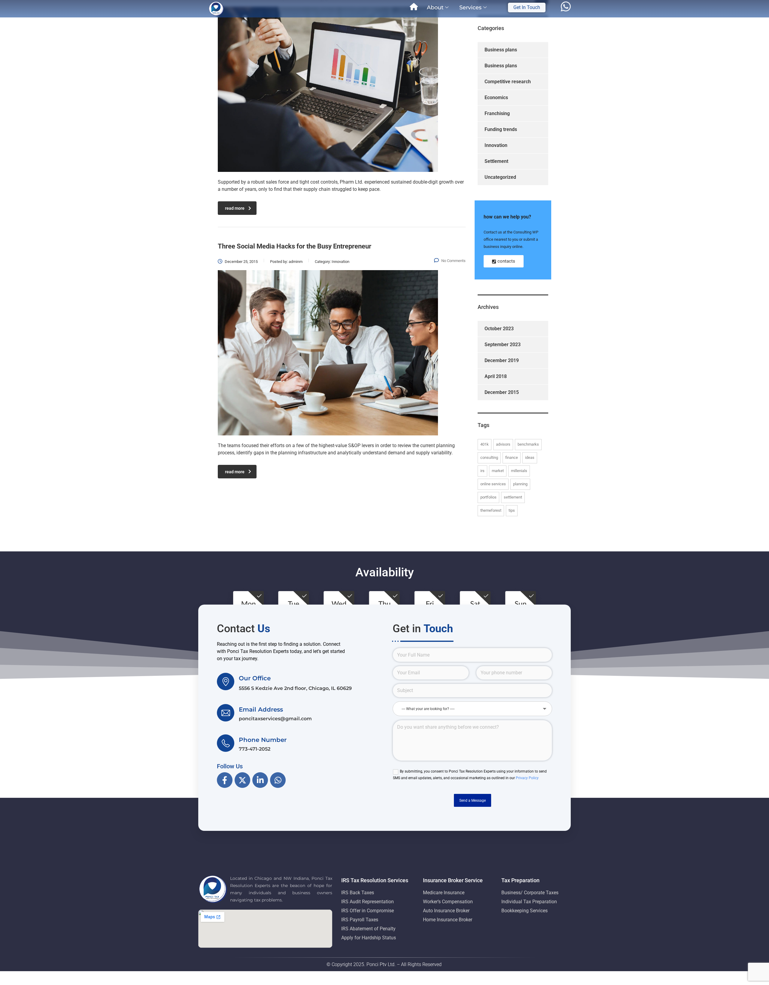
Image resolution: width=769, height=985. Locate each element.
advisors (503, 444)
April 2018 (496, 376)
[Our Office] (225, 681)
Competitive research (508, 81)
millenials (519, 470)
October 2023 (499, 328)
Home (413, 7)
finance (511, 457)
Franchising (497, 113)
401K (484, 444)
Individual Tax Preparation (529, 901)
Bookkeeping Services (524, 910)
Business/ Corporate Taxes (529, 892)
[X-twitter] (242, 780)
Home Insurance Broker (447, 919)
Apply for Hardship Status (368, 938)
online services (493, 484)
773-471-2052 (254, 749)
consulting (489, 457)
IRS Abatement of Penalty (368, 929)
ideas (529, 457)
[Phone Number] (225, 743)
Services (470, 7)
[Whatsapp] (278, 780)
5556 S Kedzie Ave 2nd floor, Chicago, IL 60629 (295, 688)
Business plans (501, 50)
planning (520, 484)
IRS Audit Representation (367, 901)
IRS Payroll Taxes (359, 919)
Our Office (255, 678)
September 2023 (503, 344)
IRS (482, 470)
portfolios (488, 497)
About (435, 7)
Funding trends (501, 129)
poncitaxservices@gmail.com (275, 718)
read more (235, 208)
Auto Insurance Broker (446, 910)
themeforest (490, 510)
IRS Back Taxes (357, 892)
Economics (496, 97)
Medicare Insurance (443, 892)
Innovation (496, 145)
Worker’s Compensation (448, 901)
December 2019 (502, 360)
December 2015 (502, 392)
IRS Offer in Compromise (367, 910)
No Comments (453, 260)
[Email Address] (225, 712)
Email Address (261, 709)
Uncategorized (500, 177)
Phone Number (263, 739)
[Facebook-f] (225, 780)
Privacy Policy (527, 778)
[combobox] (472, 708)
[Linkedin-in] (260, 780)
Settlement (496, 161)
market (498, 470)
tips (512, 510)
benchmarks (528, 444)
